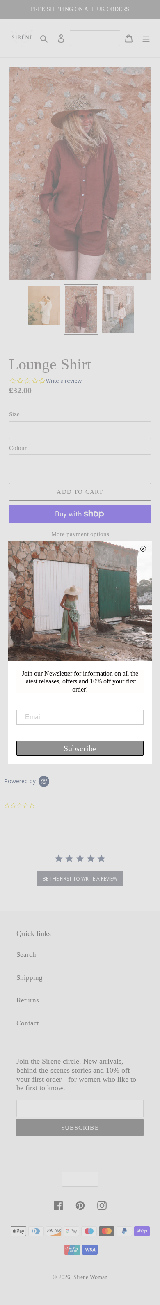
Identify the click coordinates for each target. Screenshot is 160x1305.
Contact (27, 1023)
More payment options (80, 534)
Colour (18, 448)
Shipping (29, 978)
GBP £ (77, 1179)
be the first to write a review (80, 878)
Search (26, 955)
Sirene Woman (90, 1277)
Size (14, 414)
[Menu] (146, 38)
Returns (27, 1000)
